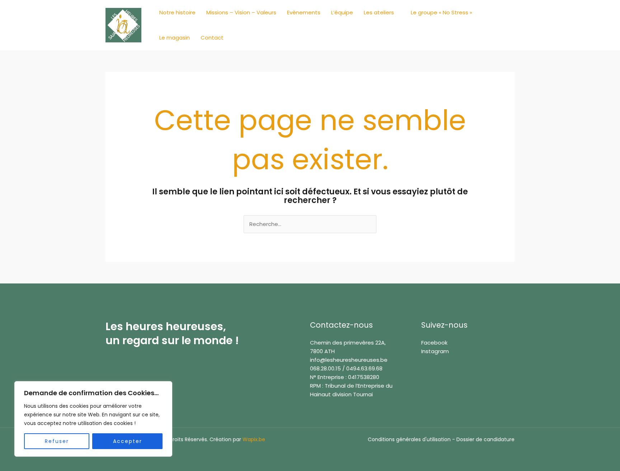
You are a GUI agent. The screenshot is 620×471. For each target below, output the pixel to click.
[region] (93, 419)
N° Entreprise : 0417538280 (344, 377)
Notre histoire (177, 12)
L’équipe (342, 12)
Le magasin (174, 37)
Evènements (303, 12)
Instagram (435, 351)
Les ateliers (379, 12)
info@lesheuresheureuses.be (349, 360)
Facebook (434, 342)
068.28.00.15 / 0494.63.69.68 (346, 368)
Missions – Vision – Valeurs (241, 12)
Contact (212, 37)
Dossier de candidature (485, 439)
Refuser (57, 441)
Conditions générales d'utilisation (409, 439)
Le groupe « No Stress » (441, 12)
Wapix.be (254, 439)
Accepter (127, 441)
